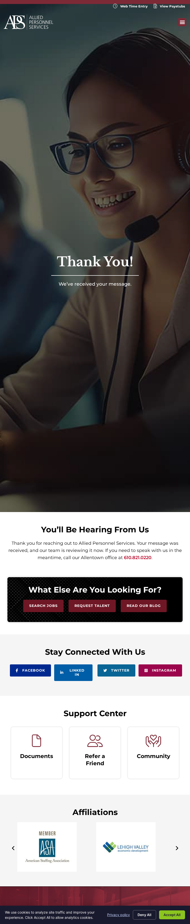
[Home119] (126, 870)
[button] (182, 22)
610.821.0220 (137, 557)
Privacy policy (118, 915)
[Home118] (47, 870)
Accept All (172, 915)
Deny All (144, 915)
